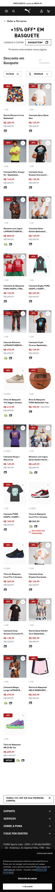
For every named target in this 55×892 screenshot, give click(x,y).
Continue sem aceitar (45, 853)
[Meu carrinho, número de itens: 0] (48, 11)
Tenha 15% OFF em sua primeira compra (25, 799)
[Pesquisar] (13, 11)
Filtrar (10, 74)
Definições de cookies (27, 878)
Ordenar (38, 74)
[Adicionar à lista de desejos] (23, 86)
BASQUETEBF (35, 42)
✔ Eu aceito (27, 886)
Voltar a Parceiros (16, 21)
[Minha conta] (41, 11)
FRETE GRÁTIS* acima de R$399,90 (27, 3)
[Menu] (6, 11)
